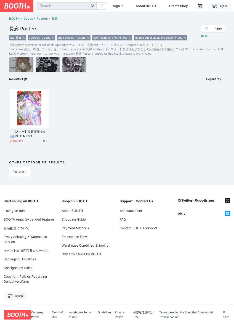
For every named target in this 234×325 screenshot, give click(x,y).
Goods (28, 18)
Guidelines (104, 312)
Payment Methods (75, 228)
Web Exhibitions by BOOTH (82, 254)
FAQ (123, 219)
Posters (42, 18)
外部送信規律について (144, 314)
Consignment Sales (18, 268)
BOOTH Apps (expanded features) (30, 219)
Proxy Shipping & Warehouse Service (25, 239)
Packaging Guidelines (20, 259)
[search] (92, 6)
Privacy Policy (120, 314)
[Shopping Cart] (200, 6)
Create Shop (178, 6)
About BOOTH (146, 6)
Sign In (118, 6)
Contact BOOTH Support (138, 228)
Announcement (131, 211)
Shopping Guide (74, 219)
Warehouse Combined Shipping (85, 245)
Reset (204, 35)
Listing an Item (15, 211)
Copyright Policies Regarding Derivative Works (25, 278)
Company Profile (37, 314)
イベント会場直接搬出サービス (26, 250)
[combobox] (66, 6)
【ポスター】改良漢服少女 (28, 131)
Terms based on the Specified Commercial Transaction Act (186, 314)
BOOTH (14, 18)
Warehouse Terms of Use (80, 314)
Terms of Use (57, 314)
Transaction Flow (74, 237)
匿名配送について (16, 228)
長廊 (55, 18)
